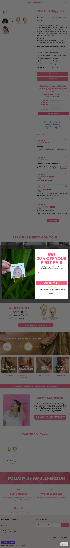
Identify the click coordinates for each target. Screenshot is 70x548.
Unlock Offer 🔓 (51, 283)
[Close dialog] (66, 251)
